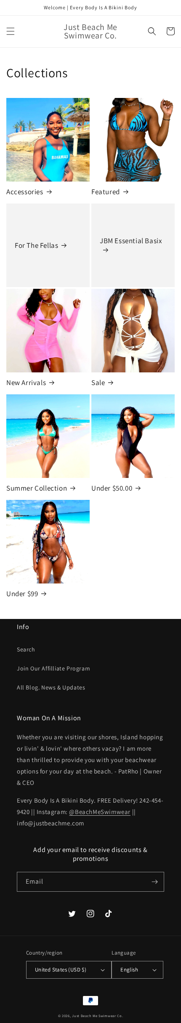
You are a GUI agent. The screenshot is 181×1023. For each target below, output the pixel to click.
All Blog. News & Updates (51, 687)
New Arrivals (26, 382)
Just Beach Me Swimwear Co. (97, 1015)
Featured (105, 191)
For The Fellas (36, 245)
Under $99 (22, 593)
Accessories (24, 191)
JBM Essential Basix (131, 240)
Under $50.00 (111, 488)
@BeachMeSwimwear (99, 812)
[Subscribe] (154, 882)
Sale (98, 382)
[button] (10, 31)
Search (26, 649)
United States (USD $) (60, 969)
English (129, 969)
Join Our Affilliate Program (53, 668)
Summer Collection (36, 488)
